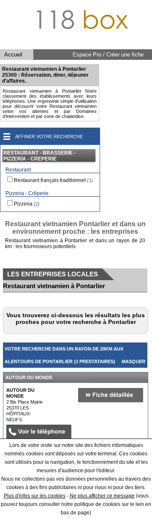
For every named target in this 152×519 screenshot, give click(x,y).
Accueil (13, 54)
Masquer (133, 361)
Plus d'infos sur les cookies (34, 496)
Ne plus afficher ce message (102, 496)
